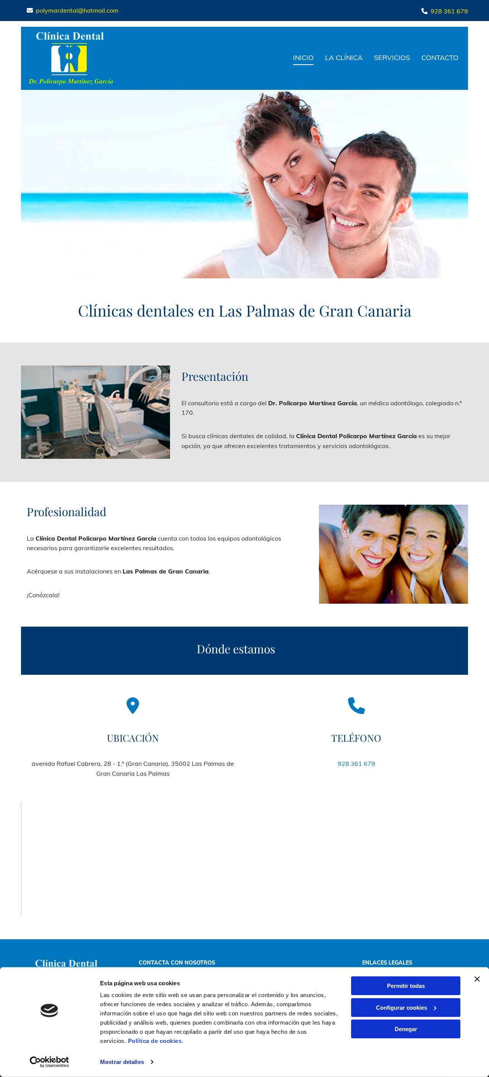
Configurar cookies (401, 1007)
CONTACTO (439, 57)
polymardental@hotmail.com (77, 10)
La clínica (344, 57)
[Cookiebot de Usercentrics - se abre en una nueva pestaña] (49, 1062)
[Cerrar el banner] (477, 979)
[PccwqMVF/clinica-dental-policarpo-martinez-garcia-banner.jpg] (244, 184)
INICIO (303, 57)
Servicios (392, 57)
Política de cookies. (155, 1041)
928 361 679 (449, 11)
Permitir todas (406, 986)
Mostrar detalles (122, 1062)
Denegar (406, 1029)
